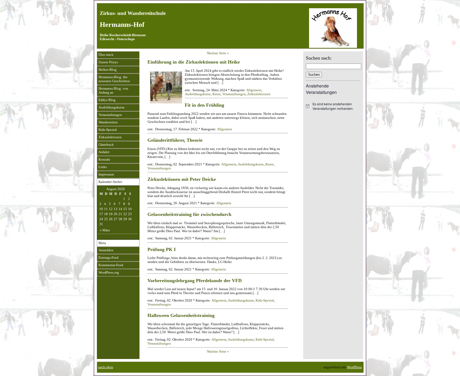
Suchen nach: (319, 58)
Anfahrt (103, 152)
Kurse (216, 94)
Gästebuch (106, 145)
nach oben (105, 367)
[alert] (333, 106)
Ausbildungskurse (111, 107)
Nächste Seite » (218, 53)
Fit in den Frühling (204, 105)
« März (105, 230)
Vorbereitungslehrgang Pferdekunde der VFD (194, 280)
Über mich (105, 55)
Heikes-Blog (107, 70)
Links (102, 167)
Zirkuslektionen (110, 137)
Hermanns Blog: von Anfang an (113, 90)
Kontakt (104, 159)
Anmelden (105, 250)
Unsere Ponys (108, 62)
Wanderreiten (108, 122)
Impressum (106, 174)
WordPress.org (108, 272)
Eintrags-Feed (108, 258)
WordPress (354, 367)
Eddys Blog (107, 100)
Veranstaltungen (110, 115)
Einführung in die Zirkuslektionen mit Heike (193, 62)
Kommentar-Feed (110, 265)
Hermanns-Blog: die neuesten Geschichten (114, 79)
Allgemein (253, 90)
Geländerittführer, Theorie (175, 140)
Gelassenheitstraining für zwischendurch (189, 214)
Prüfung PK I (161, 249)
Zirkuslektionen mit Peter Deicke (181, 179)
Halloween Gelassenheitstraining (181, 315)
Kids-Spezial (107, 130)
